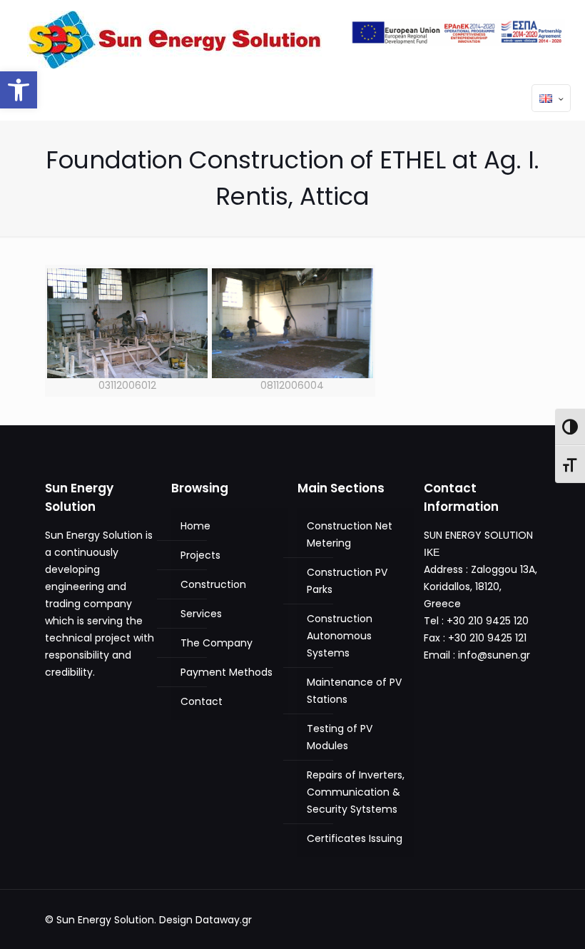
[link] (18, 89)
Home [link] (195, 526)
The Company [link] (216, 643)
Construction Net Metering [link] (349, 534)
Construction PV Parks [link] (347, 581)
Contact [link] (201, 701)
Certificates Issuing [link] (354, 838)
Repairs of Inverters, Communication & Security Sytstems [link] (356, 792)
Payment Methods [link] (226, 672)
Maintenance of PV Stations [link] (354, 690)
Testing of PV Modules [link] (339, 737)
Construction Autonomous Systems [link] (339, 635)
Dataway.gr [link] (223, 920)
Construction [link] (213, 584)
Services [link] (201, 614)
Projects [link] (200, 555)
